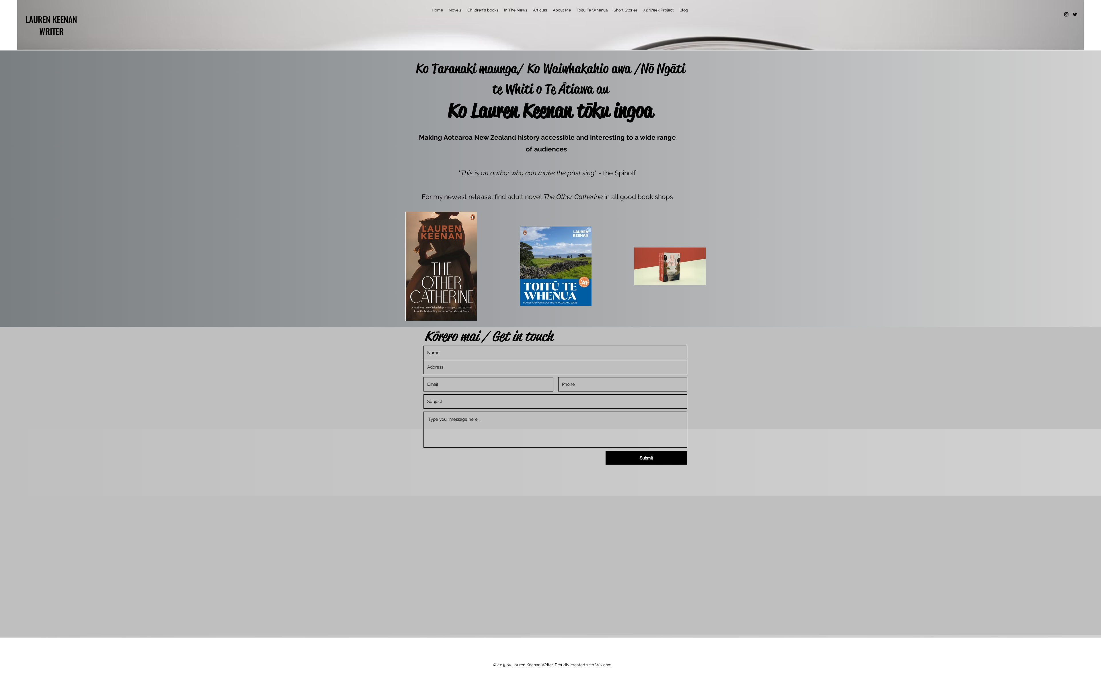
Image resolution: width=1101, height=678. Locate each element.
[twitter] (1075, 14)
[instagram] (1066, 14)
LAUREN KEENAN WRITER (51, 25)
